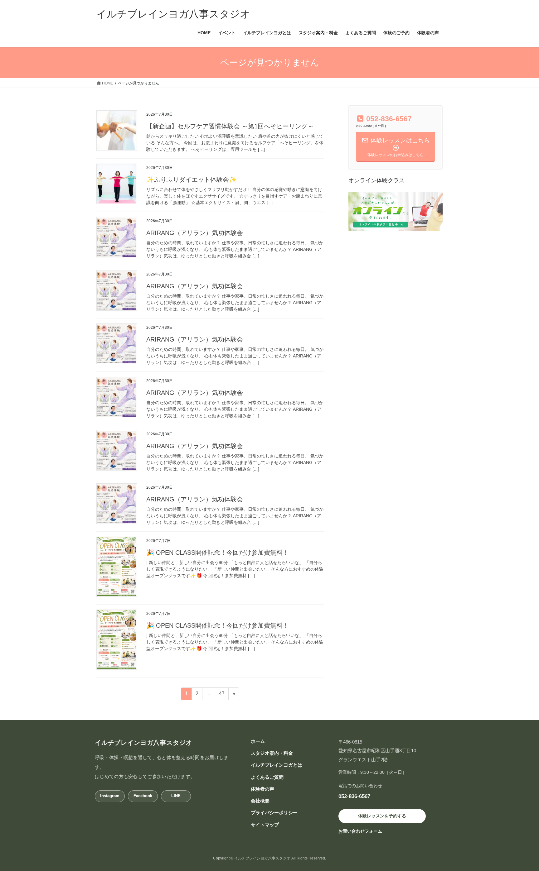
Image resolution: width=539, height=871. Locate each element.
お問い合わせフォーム (360, 831)
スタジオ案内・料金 (272, 753)
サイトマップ (265, 824)
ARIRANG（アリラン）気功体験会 (194, 232)
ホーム (258, 741)
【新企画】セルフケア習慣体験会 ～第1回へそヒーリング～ (230, 126)
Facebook (143, 795)
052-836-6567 (354, 796)
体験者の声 (262, 789)
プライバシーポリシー (274, 812)
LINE (176, 795)
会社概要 (260, 800)
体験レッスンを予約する (382, 815)
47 (222, 695)
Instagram (109, 795)
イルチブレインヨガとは (276, 765)
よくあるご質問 (267, 777)
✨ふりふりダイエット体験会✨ (191, 179)
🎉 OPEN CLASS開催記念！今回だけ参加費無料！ (217, 552)
